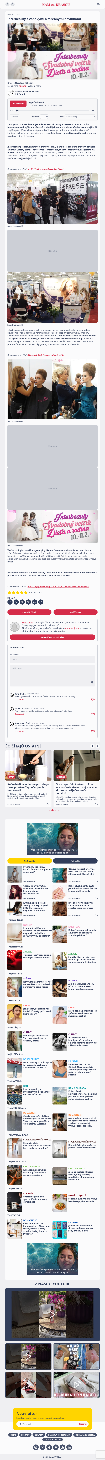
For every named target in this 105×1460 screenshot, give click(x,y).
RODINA (72, 980)
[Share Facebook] (10, 602)
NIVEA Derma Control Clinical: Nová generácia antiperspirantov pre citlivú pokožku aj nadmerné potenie (82, 1069)
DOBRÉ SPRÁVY (31, 1059)
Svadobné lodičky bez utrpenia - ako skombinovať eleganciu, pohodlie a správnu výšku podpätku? (37, 932)
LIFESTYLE (73, 1061)
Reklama (39, 1435)
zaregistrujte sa (71, 628)
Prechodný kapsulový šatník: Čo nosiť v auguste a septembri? (37, 869)
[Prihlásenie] (7, 4)
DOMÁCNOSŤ (30, 1112)
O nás (13, 1435)
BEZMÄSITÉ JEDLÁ (77, 1195)
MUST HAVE (74, 927)
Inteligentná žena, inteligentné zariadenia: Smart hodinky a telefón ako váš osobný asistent (83, 1041)
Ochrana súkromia (85, 1435)
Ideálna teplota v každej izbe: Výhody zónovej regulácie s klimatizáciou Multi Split (81, 1176)
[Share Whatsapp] (16, 602)
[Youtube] (42, 1447)
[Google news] (62, 1447)
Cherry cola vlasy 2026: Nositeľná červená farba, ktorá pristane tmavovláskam (36, 890)
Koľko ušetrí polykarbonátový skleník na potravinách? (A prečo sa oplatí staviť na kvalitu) (82, 1095)
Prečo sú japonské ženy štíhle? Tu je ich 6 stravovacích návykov (58, 586)
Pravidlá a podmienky (59, 1435)
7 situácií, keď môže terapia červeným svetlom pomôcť (37, 956)
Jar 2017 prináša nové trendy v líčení (45, 169)
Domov (10, 14)
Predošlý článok (29, 612)
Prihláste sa (27, 622)
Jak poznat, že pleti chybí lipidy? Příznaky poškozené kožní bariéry (37, 1011)
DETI (25, 1086)
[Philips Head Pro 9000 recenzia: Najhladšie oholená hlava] (76, 1356)
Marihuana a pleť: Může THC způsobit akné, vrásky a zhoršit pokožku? (82, 1013)
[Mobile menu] (99, 4)
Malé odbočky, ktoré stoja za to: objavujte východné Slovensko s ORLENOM (37, 1065)
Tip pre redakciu (52, 1439)
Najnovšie (75, 861)
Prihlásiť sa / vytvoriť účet (52, 637)
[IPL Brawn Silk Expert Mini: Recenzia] (76, 1385)
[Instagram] (36, 1447)
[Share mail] (40, 602)
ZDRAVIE (27, 951)
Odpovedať (19, 699)
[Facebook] (49, 1447)
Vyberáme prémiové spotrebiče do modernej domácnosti (35, 1199)
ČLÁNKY (27, 1032)
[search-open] (12, 4)
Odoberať (83, 1424)
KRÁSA (16, 14)
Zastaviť (14, 116)
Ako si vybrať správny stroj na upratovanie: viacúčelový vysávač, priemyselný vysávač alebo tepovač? (82, 1122)
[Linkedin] (69, 1447)
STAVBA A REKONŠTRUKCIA (37, 1139)
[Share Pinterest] (28, 602)
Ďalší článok (75, 612)
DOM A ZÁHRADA (77, 1088)
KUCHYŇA (28, 1193)
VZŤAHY (27, 978)
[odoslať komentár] (91, 682)
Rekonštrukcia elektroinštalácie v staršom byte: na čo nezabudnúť (37, 1145)
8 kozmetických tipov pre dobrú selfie (46, 355)
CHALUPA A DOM (31, 1166)
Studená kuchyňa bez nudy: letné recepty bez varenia (82, 1200)
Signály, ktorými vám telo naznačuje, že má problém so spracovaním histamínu (82, 959)
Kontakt (25, 1435)
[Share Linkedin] (34, 602)
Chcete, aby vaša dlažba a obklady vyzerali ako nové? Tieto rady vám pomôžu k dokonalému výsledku (37, 1120)
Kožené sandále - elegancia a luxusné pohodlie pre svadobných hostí (82, 933)
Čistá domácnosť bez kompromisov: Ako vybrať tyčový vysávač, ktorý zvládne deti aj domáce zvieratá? (36, 1228)
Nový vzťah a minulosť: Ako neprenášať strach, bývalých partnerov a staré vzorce (37, 984)
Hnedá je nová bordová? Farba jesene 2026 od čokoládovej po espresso (80, 905)
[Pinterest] (56, 1447)
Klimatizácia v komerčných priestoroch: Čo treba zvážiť (82, 1146)
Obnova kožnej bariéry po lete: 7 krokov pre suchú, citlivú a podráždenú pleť (81, 871)
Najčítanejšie (29, 861)
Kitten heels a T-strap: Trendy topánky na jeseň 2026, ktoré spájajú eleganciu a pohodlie (35, 907)
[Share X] (22, 602)
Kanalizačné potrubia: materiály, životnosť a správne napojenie (34, 1172)
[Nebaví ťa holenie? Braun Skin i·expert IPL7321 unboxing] (28, 1385)
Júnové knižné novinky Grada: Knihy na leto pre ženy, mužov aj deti (80, 1228)
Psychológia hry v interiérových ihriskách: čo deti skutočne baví (37, 1092)
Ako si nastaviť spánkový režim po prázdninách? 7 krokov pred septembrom (81, 986)
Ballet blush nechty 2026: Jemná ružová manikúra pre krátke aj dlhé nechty (82, 888)
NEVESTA (27, 924)
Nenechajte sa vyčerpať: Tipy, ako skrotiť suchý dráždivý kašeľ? (35, 1038)
